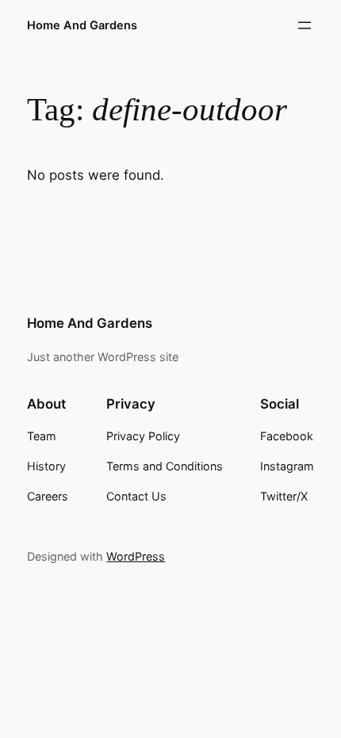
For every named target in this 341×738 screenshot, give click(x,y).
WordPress (135, 556)
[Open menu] (304, 25)
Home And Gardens (82, 25)
